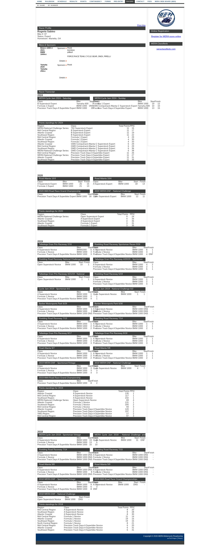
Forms (108, 1)
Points (83, 1)
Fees (150, 1)
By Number (53, 5)
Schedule (62, 1)
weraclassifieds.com (166, 49)
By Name (41, 5)
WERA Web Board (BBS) (165, 1)
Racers (129, 1)
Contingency (96, 1)
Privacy (180, 538)
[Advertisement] (166, 99)
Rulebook (49, 1)
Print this (141, 25)
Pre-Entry (118, 1)
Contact (140, 1)
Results (73, 1)
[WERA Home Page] (166, 26)
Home (39, 1)
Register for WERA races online (166, 36)
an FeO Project (172, 538)
